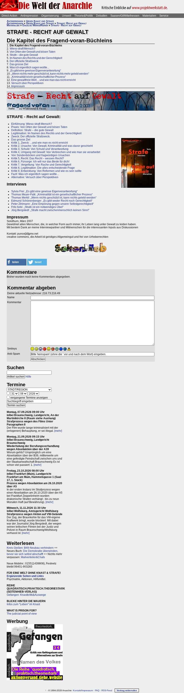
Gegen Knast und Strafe (40, 21)
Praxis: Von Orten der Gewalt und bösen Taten (39, 127)
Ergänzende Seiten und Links (25, 576)
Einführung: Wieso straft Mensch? (31, 123)
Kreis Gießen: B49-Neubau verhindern (30, 547)
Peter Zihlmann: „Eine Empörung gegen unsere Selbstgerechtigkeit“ (52, 203)
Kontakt (77, 690)
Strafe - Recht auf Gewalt (66, 25)
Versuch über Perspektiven (27, 83)
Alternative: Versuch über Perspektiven (35, 177)
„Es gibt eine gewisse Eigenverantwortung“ (35, 70)
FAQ (97, 690)
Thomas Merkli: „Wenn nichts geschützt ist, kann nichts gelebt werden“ (53, 197)
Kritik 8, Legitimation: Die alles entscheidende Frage (43, 167)
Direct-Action (9, 15)
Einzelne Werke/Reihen (35, 25)
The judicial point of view (22, 613)
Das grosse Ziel (19, 64)
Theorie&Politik (83, 15)
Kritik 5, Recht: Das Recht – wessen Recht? (37, 158)
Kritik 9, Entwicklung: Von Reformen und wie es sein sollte (46, 171)
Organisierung (50, 15)
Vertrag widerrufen (127, 690)
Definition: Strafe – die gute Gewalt (32, 130)
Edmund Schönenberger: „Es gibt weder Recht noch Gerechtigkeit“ (51, 200)
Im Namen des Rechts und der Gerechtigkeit (36, 58)
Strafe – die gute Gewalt (24, 54)
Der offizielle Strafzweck (24, 61)
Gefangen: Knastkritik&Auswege (26, 594)
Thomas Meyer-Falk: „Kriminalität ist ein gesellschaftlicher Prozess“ (52, 194)
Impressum (18, 86)
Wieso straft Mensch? (22, 48)
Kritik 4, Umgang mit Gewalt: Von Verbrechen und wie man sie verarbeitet (55, 152)
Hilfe (28, 376)
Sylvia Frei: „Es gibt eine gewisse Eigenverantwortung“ (44, 191)
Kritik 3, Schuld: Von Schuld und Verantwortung (39, 149)
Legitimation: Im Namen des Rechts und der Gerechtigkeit (46, 133)
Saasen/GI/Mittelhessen (124, 15)
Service (164, 15)
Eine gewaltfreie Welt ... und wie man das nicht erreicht (43, 80)
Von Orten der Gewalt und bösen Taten (32, 51)
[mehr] (58, 430)
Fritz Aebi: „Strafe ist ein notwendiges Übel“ (37, 207)
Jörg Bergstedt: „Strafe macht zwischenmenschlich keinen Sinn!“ (50, 210)
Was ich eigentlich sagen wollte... (29, 67)
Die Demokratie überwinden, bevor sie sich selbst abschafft (32, 552)
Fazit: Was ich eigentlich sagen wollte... (35, 174)
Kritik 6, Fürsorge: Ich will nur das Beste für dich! (40, 161)
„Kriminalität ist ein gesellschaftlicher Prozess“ (38, 76)
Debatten (101, 15)
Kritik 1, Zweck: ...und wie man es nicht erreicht (39, 142)
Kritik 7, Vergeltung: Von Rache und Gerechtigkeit (41, 164)
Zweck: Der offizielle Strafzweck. (30, 136)
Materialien (149, 15)
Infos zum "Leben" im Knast (23, 604)
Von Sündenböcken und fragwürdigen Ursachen (40, 155)
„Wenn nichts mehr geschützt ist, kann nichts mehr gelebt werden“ (50, 73)
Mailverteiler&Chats (33, 557)
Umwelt (66, 15)
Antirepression (29, 15)
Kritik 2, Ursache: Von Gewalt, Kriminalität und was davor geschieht (52, 145)
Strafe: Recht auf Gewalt (72, 23)
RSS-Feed (106, 690)
